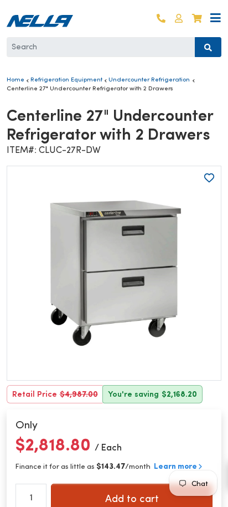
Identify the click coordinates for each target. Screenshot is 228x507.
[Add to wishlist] (209, 178)
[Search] (208, 47)
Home (15, 79)
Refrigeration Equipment (66, 79)
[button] (178, 18)
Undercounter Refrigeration (149, 79)
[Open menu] (215, 18)
